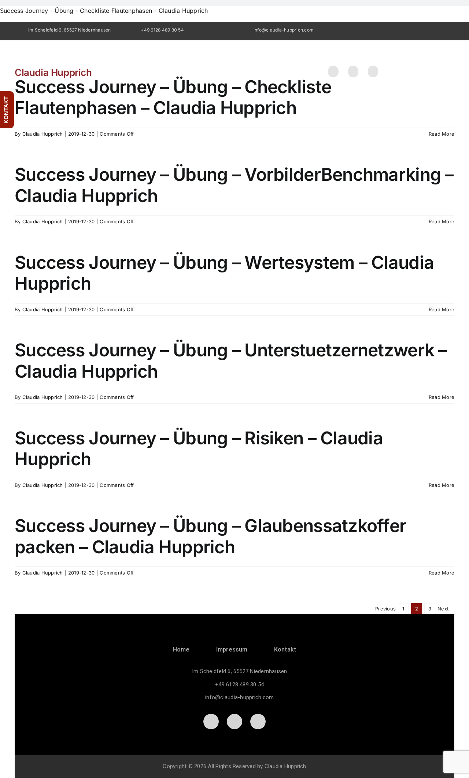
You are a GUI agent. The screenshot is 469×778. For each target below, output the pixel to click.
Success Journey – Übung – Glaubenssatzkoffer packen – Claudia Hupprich (210, 536)
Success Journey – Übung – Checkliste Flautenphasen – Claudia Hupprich (173, 97)
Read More (441, 134)
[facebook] (333, 71)
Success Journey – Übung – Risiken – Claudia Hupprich (199, 448)
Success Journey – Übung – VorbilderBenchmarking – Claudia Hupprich (234, 185)
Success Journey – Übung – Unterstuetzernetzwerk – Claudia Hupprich (231, 360)
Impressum (232, 649)
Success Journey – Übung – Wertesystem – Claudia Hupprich (224, 273)
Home (181, 649)
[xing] (373, 71)
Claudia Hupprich (53, 72)
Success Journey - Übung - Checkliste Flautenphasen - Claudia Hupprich (104, 10)
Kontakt (285, 649)
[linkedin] (353, 71)
